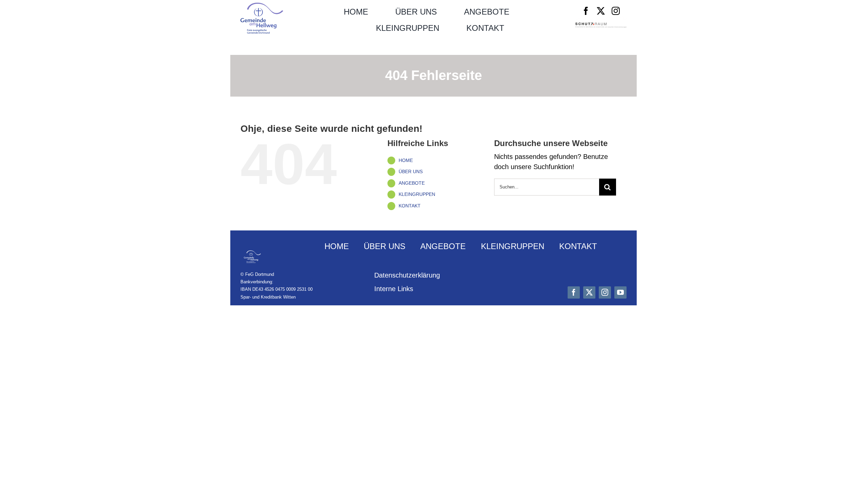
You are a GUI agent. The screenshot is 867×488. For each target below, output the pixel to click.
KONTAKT (410, 205)
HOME (406, 160)
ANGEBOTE (412, 183)
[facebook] (586, 11)
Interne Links (393, 288)
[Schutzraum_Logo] (601, 25)
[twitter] (601, 11)
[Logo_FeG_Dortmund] (261, 6)
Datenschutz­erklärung (407, 275)
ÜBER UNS (411, 171)
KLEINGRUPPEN (417, 194)
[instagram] (616, 11)
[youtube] (620, 292)
